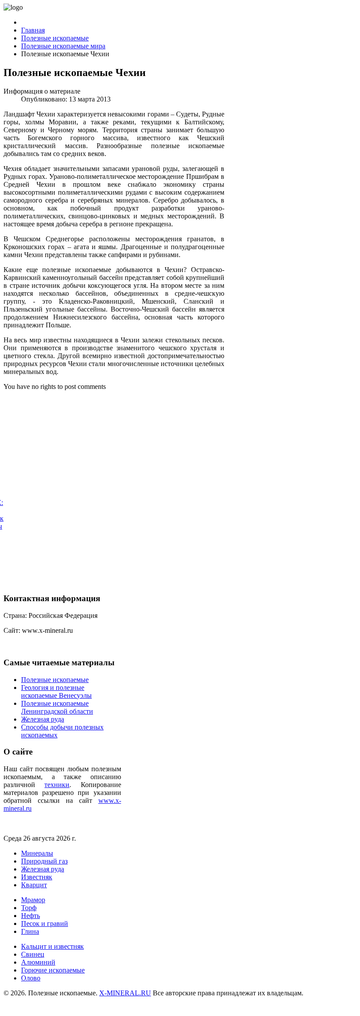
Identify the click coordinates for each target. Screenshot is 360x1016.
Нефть (30, 915)
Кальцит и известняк (52, 946)
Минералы (37, 853)
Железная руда (42, 869)
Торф (28, 907)
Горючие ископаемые (53, 970)
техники (56, 784)
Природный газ (44, 861)
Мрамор (33, 900)
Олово (30, 978)
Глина (30, 931)
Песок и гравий (44, 923)
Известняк (36, 877)
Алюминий (38, 962)
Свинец (32, 954)
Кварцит (34, 885)
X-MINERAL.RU (125, 993)
